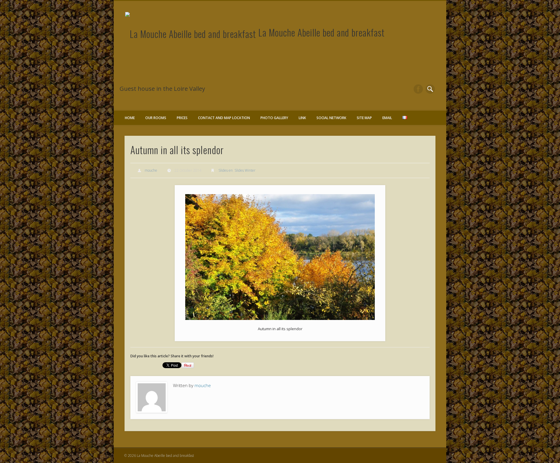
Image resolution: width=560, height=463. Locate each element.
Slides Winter (245, 170)
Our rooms (155, 117)
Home (130, 117)
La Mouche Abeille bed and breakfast (321, 32)
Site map (364, 117)
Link (302, 117)
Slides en (225, 170)
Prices (182, 117)
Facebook (418, 89)
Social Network (331, 117)
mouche (151, 170)
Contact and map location (224, 117)
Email (387, 117)
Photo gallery (274, 117)
